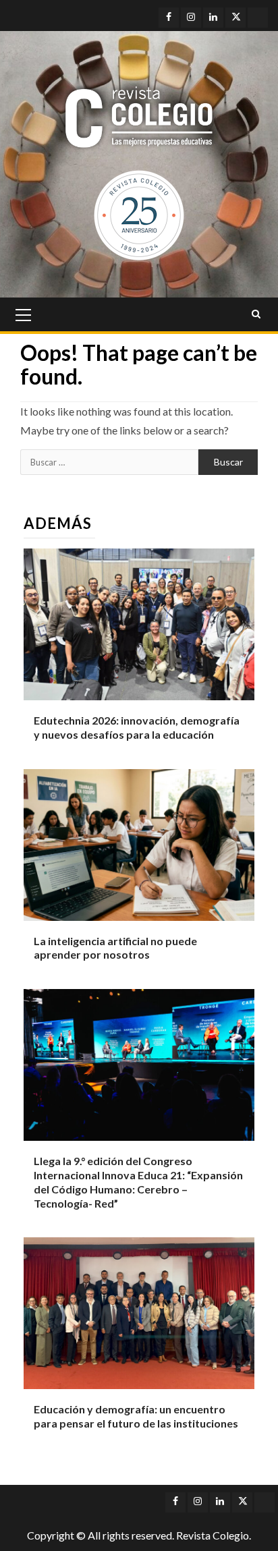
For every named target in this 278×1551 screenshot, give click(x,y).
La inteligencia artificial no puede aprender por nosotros (115, 947)
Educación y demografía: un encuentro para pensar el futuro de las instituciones (136, 1416)
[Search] (256, 314)
